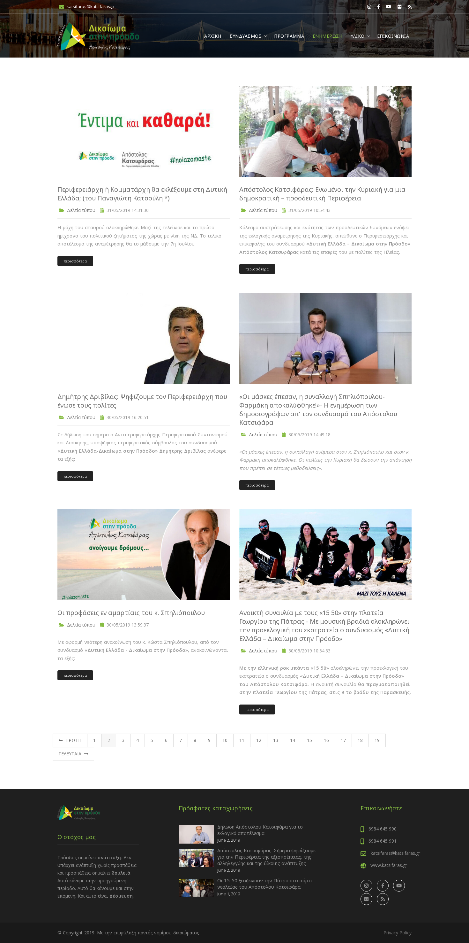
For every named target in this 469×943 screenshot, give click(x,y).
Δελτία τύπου (80, 210)
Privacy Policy (397, 933)
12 (258, 740)
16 (326, 740)
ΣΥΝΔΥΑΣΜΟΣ (245, 36)
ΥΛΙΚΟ (358, 36)
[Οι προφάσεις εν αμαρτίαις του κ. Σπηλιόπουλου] (143, 554)
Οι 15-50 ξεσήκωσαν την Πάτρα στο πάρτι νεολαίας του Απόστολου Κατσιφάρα (264, 883)
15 (309, 740)
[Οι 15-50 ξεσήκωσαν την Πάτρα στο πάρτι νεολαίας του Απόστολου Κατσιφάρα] (196, 888)
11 (241, 740)
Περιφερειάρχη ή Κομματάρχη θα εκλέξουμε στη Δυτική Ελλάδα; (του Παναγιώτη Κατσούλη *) (142, 193)
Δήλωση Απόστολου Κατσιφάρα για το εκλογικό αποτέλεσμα (260, 829)
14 (292, 740)
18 (360, 740)
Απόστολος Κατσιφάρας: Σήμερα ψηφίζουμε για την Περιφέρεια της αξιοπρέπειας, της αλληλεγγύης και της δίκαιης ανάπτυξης (266, 856)
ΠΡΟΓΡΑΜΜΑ (289, 36)
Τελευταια (70, 754)
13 (275, 740)
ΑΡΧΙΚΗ (212, 36)
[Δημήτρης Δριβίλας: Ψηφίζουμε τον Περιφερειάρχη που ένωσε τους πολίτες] (143, 338)
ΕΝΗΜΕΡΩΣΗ (328, 36)
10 (224, 740)
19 (377, 740)
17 (343, 740)
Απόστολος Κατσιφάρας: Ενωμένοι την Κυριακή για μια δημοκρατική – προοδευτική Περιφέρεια (322, 193)
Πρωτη (72, 740)
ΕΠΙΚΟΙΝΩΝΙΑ (393, 36)
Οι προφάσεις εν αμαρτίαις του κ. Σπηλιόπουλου (131, 612)
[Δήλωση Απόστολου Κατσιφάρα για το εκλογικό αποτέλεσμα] (196, 834)
